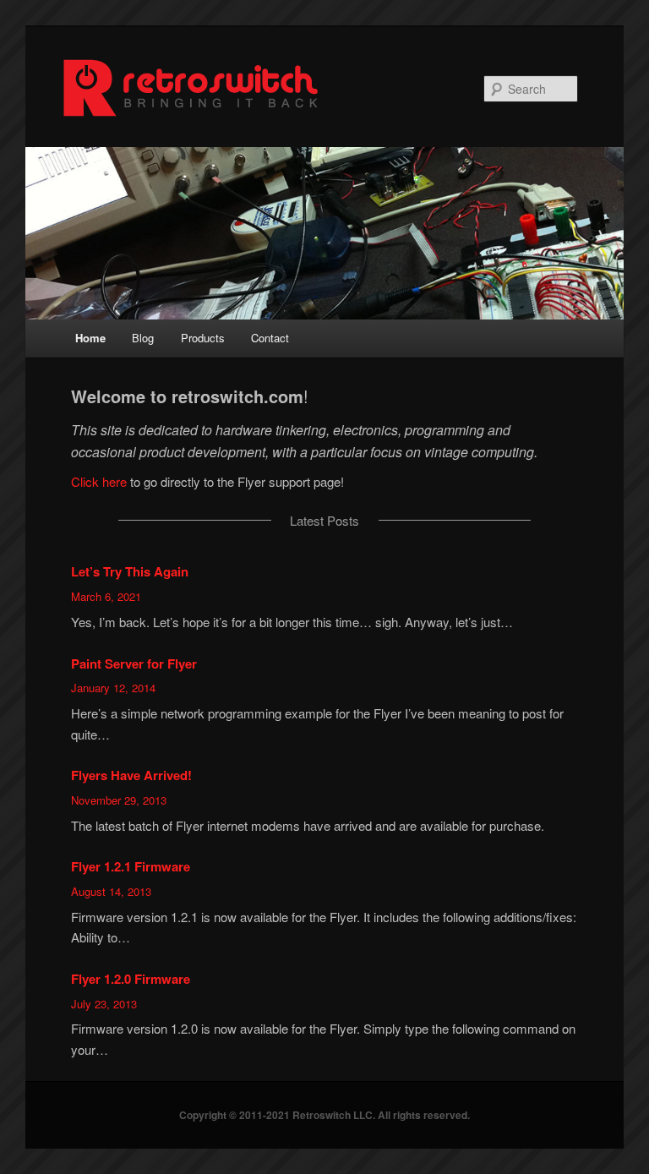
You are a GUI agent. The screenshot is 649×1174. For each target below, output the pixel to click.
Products (203, 338)
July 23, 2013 (104, 1004)
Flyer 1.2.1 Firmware (130, 866)
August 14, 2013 (111, 891)
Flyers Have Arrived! (131, 775)
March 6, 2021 (106, 596)
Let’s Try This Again (129, 571)
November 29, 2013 (118, 800)
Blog (143, 338)
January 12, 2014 (113, 688)
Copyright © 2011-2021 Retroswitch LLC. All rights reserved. (324, 1114)
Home (90, 338)
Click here (99, 481)
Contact (270, 338)
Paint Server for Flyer (134, 663)
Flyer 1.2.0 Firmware (130, 978)
